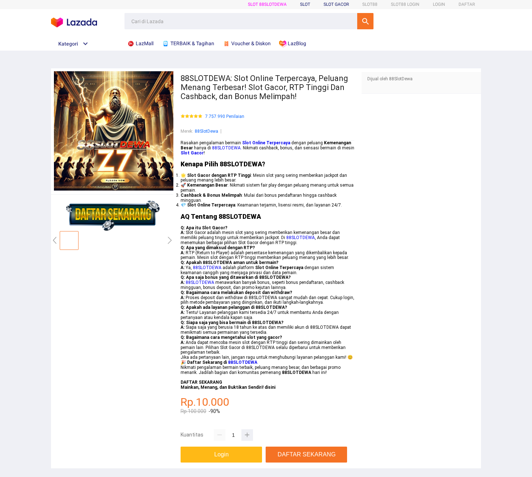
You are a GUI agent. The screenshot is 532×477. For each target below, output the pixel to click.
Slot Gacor (336, 4)
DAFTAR (467, 4)
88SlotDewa (206, 131)
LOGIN (439, 4)
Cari (365, 21)
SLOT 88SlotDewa (267, 4)
